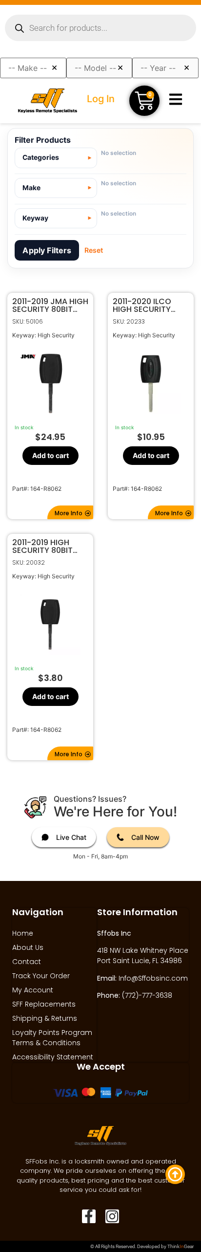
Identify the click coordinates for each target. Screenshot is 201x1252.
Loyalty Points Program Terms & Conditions (52, 1038)
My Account (32, 990)
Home (22, 933)
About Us (27, 947)
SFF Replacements (44, 1004)
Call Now (145, 837)
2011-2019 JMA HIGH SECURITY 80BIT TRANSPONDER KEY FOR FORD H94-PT (50, 305)
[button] (70, 512)
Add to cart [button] (50, 455)
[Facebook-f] (89, 1216)
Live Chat (71, 837)
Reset (93, 250)
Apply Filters (46, 250)
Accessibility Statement (52, 1057)
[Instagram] (112, 1216)
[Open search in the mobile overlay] (100, 28)
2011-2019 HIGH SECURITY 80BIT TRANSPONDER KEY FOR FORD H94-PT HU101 (47, 546)
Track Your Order (41, 976)
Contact (26, 961)
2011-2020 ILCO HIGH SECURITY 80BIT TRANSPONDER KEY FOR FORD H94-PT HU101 (148, 305)
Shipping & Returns (44, 1018)
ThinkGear (180, 1246)
